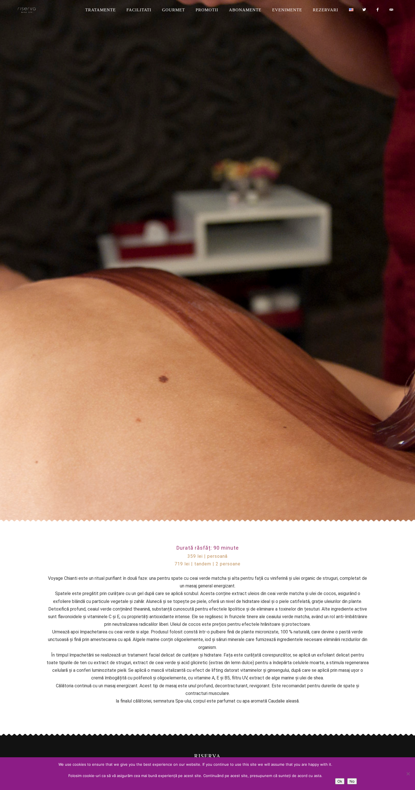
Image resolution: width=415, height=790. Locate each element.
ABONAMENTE (245, 10)
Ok (339, 781)
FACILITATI (138, 10)
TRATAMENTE (100, 10)
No (352, 781)
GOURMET (173, 10)
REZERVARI (325, 10)
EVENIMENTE (287, 10)
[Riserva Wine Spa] (36, 10)
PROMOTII (207, 10)
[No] (408, 773)
